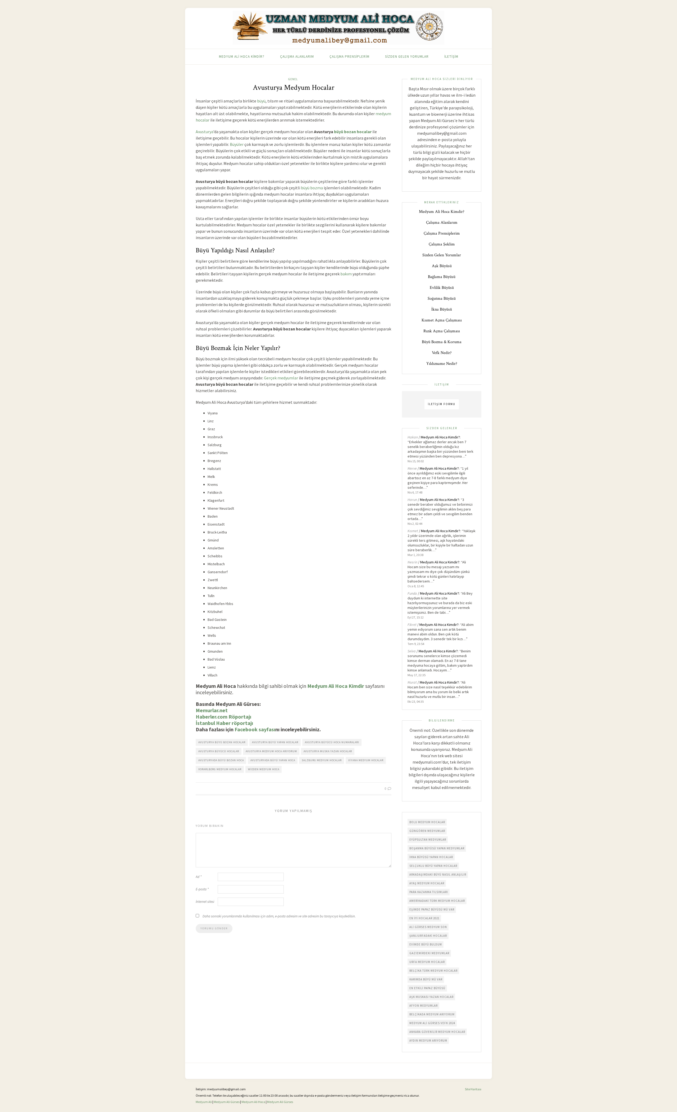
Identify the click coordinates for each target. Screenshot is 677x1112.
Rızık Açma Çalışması (441, 331)
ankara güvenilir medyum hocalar (437, 1032)
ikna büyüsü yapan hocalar (431, 857)
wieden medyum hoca (263, 769)
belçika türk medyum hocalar (433, 970)
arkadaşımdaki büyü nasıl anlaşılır (437, 874)
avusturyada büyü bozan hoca (221, 760)
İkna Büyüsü (441, 309)
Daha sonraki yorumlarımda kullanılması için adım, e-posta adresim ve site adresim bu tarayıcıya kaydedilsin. (279, 916)
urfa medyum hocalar (427, 962)
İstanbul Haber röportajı (224, 723)
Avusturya (204, 131)
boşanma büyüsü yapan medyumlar (436, 848)
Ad (199, 877)
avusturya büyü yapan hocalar (275, 742)
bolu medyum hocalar (427, 822)
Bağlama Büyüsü (441, 277)
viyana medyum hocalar (365, 760)
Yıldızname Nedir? (441, 363)
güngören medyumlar (427, 831)
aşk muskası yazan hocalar (431, 997)
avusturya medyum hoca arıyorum (271, 751)
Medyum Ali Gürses (227, 1102)
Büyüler (237, 144)
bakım (346, 273)
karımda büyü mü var (425, 979)
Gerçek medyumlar (281, 377)
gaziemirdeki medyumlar (429, 953)
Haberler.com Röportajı (223, 716)
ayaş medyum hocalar (426, 883)
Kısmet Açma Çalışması (442, 320)
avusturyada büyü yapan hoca (272, 760)
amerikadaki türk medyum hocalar (437, 901)
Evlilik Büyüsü (442, 287)
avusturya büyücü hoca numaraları (332, 742)
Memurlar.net (212, 710)
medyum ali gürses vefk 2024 (432, 1023)
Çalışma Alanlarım (297, 56)
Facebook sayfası (255, 729)
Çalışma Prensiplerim (349, 56)
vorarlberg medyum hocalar (219, 769)
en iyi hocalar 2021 (424, 918)
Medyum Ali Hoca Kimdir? (241, 56)
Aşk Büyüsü (442, 266)
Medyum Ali (204, 1102)
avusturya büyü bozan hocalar (221, 742)
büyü (261, 101)
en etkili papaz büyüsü (427, 988)
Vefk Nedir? (442, 353)
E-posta (202, 889)
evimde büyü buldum (425, 944)
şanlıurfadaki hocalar (428, 936)
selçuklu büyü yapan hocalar (433, 866)
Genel (293, 79)
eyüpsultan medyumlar (427, 839)
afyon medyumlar (423, 1005)
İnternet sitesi (205, 901)
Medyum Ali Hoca (253, 1102)
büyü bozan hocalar (353, 131)
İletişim (451, 56)
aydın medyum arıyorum (428, 1040)
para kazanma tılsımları (428, 892)
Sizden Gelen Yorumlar (407, 56)
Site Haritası (473, 1089)
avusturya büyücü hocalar (218, 751)
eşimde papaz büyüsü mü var (431, 909)
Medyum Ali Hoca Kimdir (335, 686)
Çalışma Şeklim (442, 244)
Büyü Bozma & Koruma (441, 342)
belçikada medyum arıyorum (432, 1014)
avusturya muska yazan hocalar (328, 751)
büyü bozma (312, 187)
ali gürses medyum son (428, 927)
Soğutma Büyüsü (442, 298)
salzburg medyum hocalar (322, 760)
